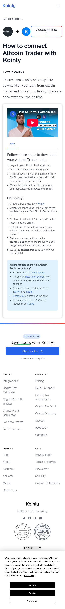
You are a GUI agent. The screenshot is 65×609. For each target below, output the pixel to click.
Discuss (40, 420)
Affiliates (8, 476)
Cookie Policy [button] (16, 572)
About (6, 461)
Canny (30, 303)
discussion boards (34, 276)
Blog (6, 454)
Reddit (30, 291)
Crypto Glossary (45, 413)
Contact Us (10, 490)
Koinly (41, 203)
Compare (41, 435)
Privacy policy (43, 454)
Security (40, 476)
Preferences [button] (29, 575)
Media (7, 483)
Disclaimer (42, 469)
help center (38, 272)
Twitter (17, 291)
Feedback (41, 427)
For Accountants (13, 422)
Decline (32, 593)
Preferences (32, 601)
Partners (8, 469)
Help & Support (45, 388)
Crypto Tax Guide (46, 406)
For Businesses (12, 429)
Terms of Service (45, 461)
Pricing (39, 381)
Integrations (11, 19)
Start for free (30, 351)
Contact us (19, 295)
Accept (32, 585)
